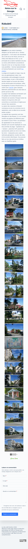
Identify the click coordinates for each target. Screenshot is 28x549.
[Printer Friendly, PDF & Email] (14, 459)
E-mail (5, 481)
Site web (5, 486)
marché (11, 87)
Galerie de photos (6, 29)
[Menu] (24, 9)
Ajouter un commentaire (10, 491)
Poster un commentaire (9, 514)
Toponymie (14, 29)
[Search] (21, 9)
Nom (4, 476)
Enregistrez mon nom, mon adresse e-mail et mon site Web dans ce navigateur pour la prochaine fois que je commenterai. (14, 507)
